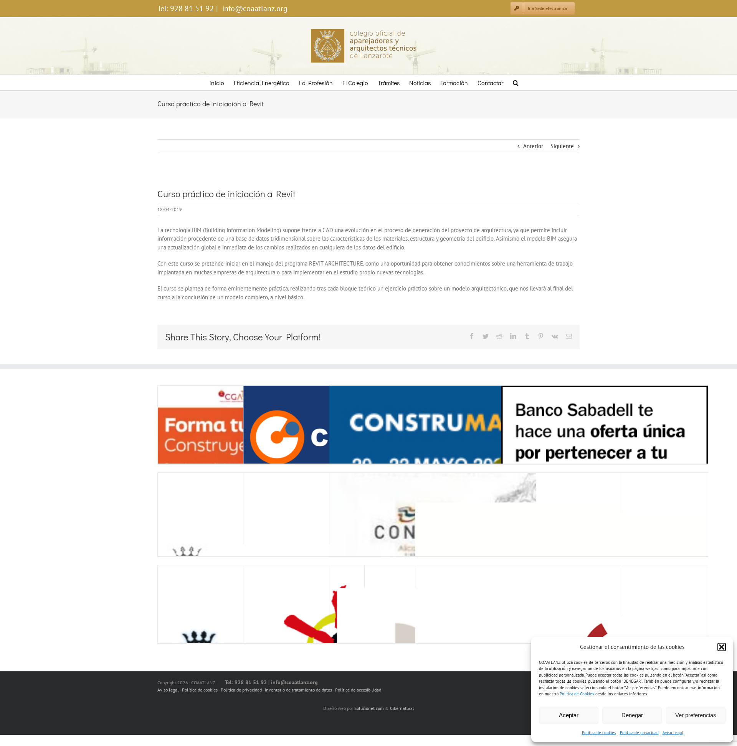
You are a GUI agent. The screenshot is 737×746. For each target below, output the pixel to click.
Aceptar (568, 715)
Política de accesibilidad (358, 690)
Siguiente (562, 146)
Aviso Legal (673, 732)
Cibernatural (402, 708)
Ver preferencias (695, 715)
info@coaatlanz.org (254, 8)
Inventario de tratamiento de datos (299, 690)
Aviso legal (168, 690)
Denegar (632, 715)
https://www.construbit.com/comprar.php (262, 437)
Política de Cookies (577, 693)
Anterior (533, 146)
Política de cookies (599, 732)
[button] (721, 647)
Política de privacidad (639, 732)
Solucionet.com (369, 708)
